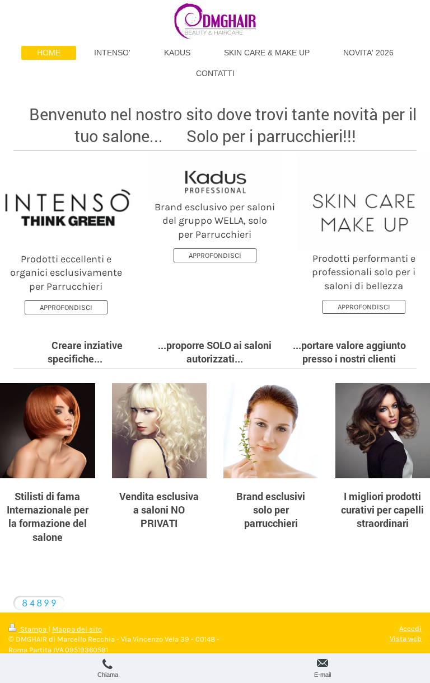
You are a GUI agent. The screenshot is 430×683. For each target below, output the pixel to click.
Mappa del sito (77, 629)
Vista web (406, 638)
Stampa (33, 629)
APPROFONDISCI (66, 307)
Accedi (410, 628)
